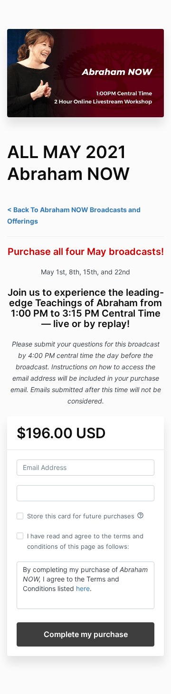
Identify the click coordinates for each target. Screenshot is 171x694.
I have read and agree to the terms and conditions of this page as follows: (85, 541)
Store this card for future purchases (85, 515)
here (83, 588)
